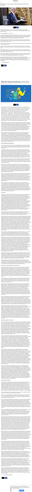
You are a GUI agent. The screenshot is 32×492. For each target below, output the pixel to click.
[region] (16, 73)
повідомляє (4, 33)
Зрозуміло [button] (21, 490)
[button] (14, 27)
